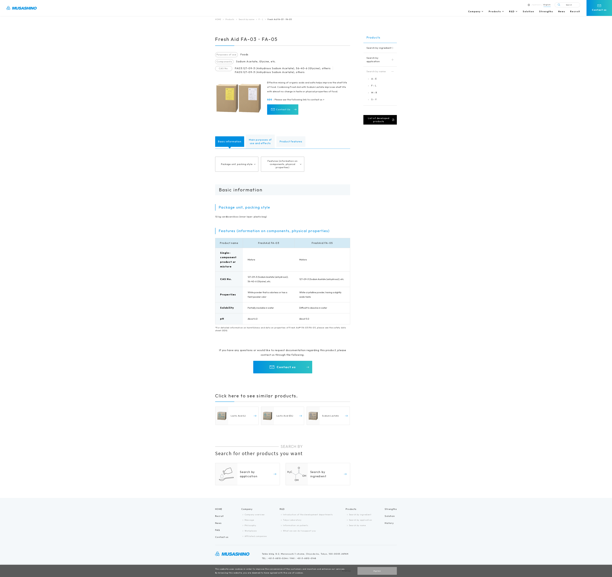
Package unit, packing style (237, 164)
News (561, 11)
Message (249, 520)
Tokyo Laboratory (292, 520)
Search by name (246, 19)
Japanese (536, 4)
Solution (528, 11)
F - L (261, 19)
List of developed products (378, 120)
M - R (374, 92)
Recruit (575, 11)
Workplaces (251, 531)
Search (569, 5)
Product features (291, 141)
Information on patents (295, 525)
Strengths (546, 11)
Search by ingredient (360, 514)
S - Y (374, 99)
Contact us (599, 9)
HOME (218, 19)
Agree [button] (377, 571)
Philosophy (250, 525)
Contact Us (283, 109)
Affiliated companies (256, 536)
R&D (511, 11)
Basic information (229, 141)
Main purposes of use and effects (260, 141)
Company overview (255, 514)
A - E (374, 78)
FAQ (217, 530)
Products (495, 11)
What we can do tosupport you (299, 531)
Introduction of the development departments (308, 514)
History (389, 523)
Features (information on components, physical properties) (283, 164)
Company (474, 11)
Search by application (360, 520)
